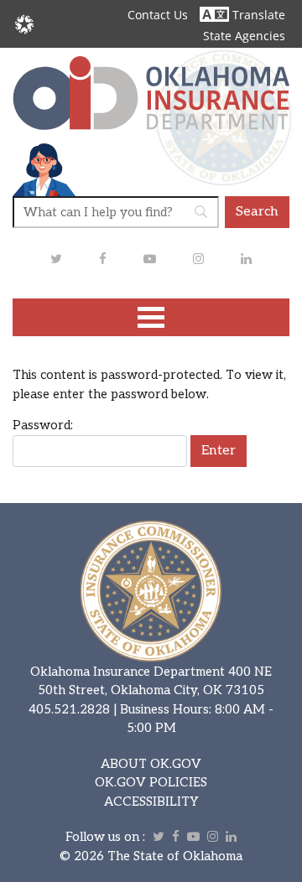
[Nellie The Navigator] (44, 168)
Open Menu (151, 317)
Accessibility (151, 801)
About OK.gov (151, 763)
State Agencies (244, 36)
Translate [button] (257, 15)
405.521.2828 (69, 709)
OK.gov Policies (151, 782)
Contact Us (158, 15)
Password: (43, 425)
